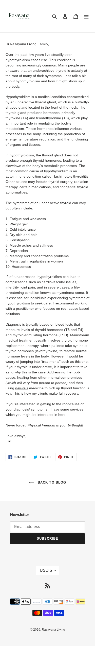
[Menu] (86, 16)
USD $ (46, 570)
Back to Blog (51, 482)
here (62, 415)
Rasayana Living (53, 629)
